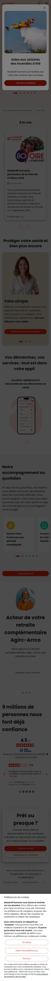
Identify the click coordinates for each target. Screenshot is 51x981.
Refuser (26, 958)
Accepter (26, 942)
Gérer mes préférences (27, 950)
